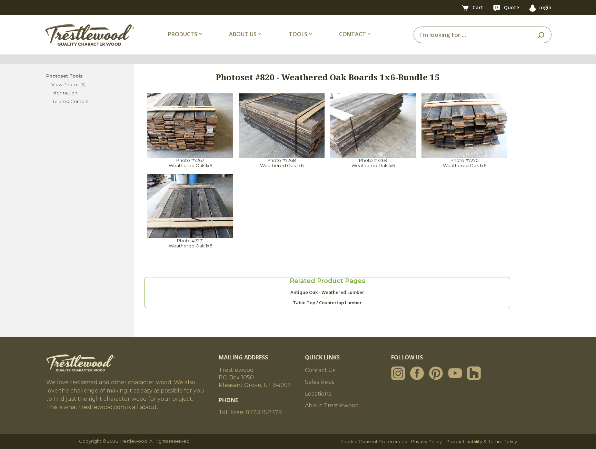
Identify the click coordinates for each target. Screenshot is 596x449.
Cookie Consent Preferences (374, 441)
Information (64, 92)
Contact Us (320, 370)
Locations (318, 393)
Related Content (70, 101)
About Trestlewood (332, 405)
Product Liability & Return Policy (481, 441)
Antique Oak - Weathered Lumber (327, 292)
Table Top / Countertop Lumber (327, 302)
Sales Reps (319, 382)
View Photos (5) (68, 84)
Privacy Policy (426, 441)
